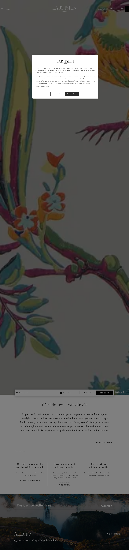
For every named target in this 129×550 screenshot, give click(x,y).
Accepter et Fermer (72, 93)
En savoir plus (57, 93)
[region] (65, 77)
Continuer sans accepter (42, 86)
